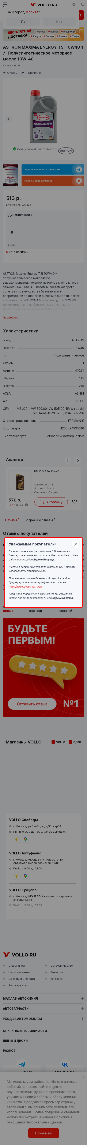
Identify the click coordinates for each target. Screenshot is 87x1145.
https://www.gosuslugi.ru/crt (25, 586)
